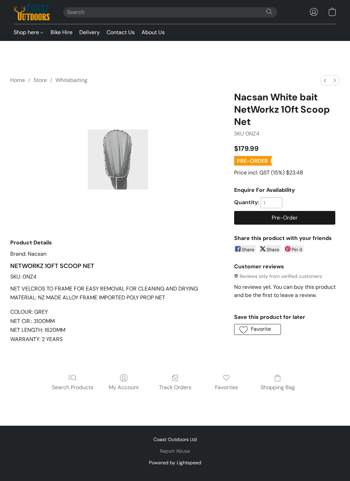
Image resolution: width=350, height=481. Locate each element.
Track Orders (175, 387)
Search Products (72, 387)
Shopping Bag (277, 387)
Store (40, 80)
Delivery (89, 32)
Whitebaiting (71, 80)
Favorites (226, 387)
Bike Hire (61, 32)
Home (17, 80)
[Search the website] (269, 11)
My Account (124, 387)
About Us (153, 32)
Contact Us (121, 32)
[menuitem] (325, 80)
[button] (32, 11)
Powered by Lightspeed (175, 462)
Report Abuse (175, 451)
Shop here (27, 32)
